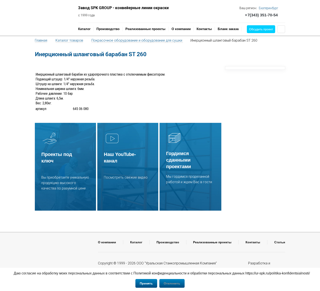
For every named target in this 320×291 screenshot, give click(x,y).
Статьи (279, 242)
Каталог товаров (69, 40)
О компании (181, 29)
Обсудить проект (261, 29)
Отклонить (172, 283)
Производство (108, 29)
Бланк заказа (228, 29)
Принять (146, 283)
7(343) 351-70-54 (261, 15)
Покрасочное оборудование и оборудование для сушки (137, 40)
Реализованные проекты (145, 29)
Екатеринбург (268, 8)
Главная (41, 40)
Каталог (84, 29)
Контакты (204, 29)
